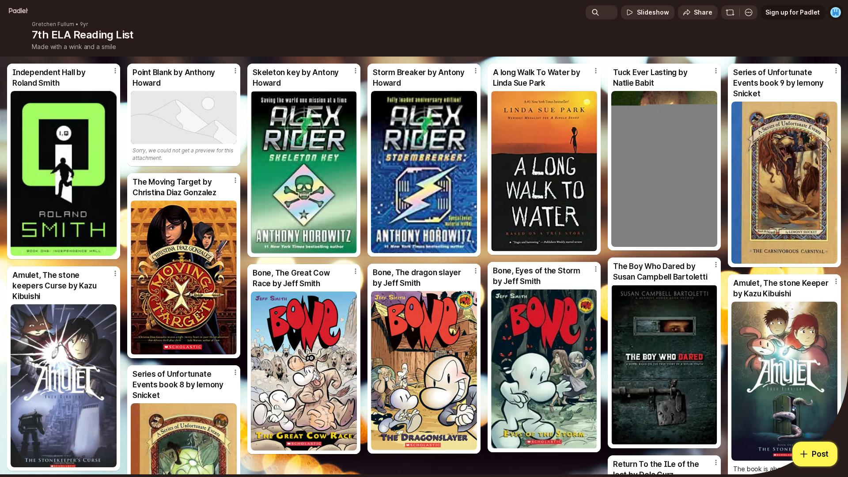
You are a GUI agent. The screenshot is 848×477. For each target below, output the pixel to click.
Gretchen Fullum (53, 24)
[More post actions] (115, 70)
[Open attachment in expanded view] (64, 173)
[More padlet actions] (748, 12)
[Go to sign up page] (836, 12)
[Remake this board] (730, 12)
